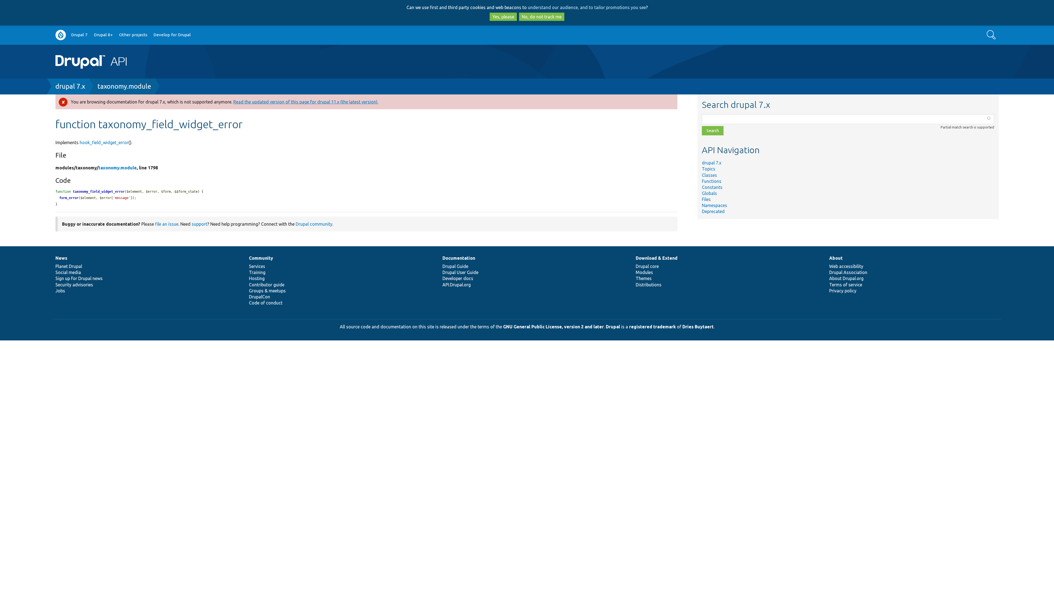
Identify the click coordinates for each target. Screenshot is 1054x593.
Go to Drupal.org (60, 35)
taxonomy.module (124, 86)
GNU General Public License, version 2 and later (553, 326)
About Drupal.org (846, 278)
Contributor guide (266, 284)
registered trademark (652, 326)
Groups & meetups (267, 290)
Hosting (257, 278)
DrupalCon (259, 296)
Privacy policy (842, 290)
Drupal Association (848, 272)
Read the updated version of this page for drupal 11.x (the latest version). (305, 101)
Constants (712, 187)
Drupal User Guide (460, 272)
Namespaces (714, 205)
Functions (711, 181)
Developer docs (457, 278)
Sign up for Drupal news (79, 278)
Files (706, 199)
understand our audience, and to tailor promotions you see (587, 7)
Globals (709, 193)
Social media (68, 272)
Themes (644, 278)
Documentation (458, 258)
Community (261, 258)
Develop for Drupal (172, 34)
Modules (644, 272)
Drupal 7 (79, 34)
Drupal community (314, 224)
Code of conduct (265, 302)
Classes (709, 175)
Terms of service (845, 284)
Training (257, 272)
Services (257, 266)
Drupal (613, 326)
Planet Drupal (68, 266)
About (836, 258)
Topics (708, 168)
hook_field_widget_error (104, 142)
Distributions (648, 284)
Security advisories (74, 284)
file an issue (166, 224)
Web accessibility (846, 266)
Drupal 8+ (103, 34)
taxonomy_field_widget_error (99, 192)
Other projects (133, 34)
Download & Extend (656, 258)
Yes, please (503, 16)
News (61, 258)
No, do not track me (542, 16)
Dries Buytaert (698, 326)
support (199, 224)
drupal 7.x (70, 86)
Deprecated (713, 211)
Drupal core (647, 266)
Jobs (60, 290)
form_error (69, 198)
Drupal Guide (455, 266)
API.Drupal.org (456, 284)
